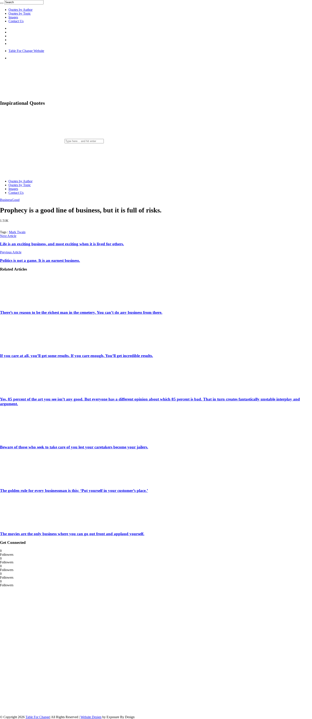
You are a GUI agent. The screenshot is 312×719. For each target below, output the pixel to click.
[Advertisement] (32, 650)
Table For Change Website (26, 51)
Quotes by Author (20, 9)
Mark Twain (17, 232)
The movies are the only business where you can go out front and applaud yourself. (72, 534)
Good (16, 200)
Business (6, 200)
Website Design (90, 717)
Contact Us (16, 21)
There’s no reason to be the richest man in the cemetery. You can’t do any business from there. (81, 312)
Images (13, 17)
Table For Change (37, 717)
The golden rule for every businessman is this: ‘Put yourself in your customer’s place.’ (74, 490)
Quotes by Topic (19, 13)
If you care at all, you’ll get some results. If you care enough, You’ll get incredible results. (76, 355)
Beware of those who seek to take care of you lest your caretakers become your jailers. (74, 447)
